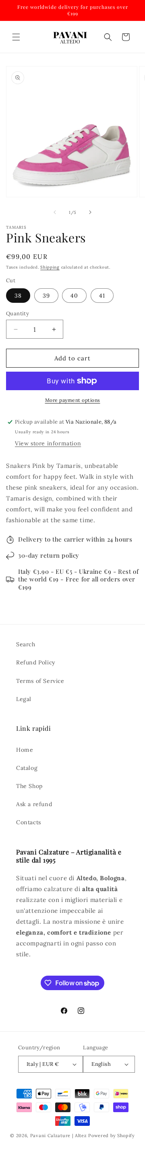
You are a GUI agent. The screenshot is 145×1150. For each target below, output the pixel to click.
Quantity (17, 313)
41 (102, 295)
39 (46, 295)
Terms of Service (40, 681)
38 (18, 295)
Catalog (26, 767)
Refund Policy (35, 662)
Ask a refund (34, 804)
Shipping (50, 267)
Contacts (28, 822)
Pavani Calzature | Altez (58, 1135)
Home (24, 749)
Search (25, 644)
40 (74, 295)
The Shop (29, 786)
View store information (48, 443)
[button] (16, 37)
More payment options (72, 400)
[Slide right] (90, 212)
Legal (23, 699)
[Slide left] (55, 212)
